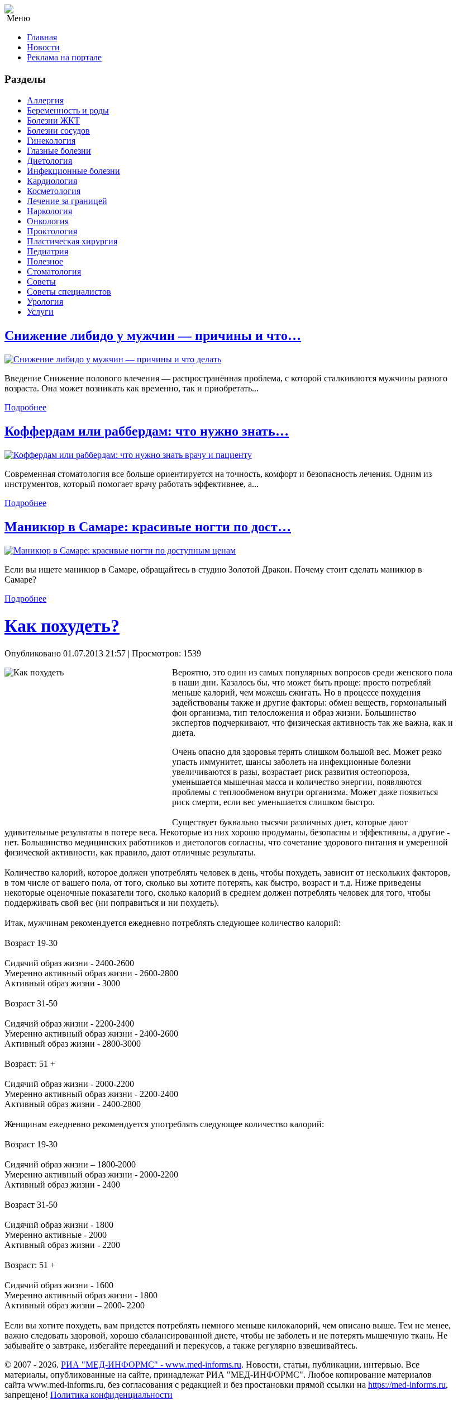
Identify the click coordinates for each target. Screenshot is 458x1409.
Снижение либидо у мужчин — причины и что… (152, 335)
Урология (45, 301)
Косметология (53, 191)
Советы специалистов (69, 291)
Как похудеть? (62, 626)
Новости (43, 47)
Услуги (40, 311)
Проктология (52, 231)
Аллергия (45, 100)
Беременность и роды (68, 110)
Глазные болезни (59, 150)
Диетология (49, 161)
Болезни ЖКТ (53, 120)
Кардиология (52, 181)
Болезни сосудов (58, 130)
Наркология (49, 211)
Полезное (45, 261)
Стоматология (54, 271)
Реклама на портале (64, 57)
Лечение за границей (67, 201)
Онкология (48, 221)
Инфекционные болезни (73, 171)
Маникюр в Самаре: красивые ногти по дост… (147, 526)
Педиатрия (47, 251)
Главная (42, 37)
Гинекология (51, 140)
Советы (41, 281)
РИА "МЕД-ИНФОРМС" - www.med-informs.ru (151, 1364)
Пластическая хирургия (72, 241)
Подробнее (25, 407)
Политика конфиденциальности (111, 1394)
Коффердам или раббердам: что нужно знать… (146, 431)
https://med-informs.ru (407, 1384)
